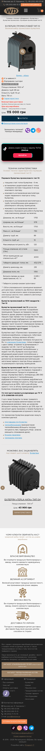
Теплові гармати (32, 693)
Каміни (28, 685)
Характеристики (22, 512)
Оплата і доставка (10, 688)
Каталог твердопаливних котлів (22, 673)
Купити (23, 118)
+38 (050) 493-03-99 (35, 1)
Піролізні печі (30, 688)
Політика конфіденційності (22, 733)
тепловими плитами (13, 438)
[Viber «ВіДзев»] (25, 728)
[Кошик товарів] (39, 10)
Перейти (22, 155)
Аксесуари (29, 699)
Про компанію (8, 682)
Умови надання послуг (22, 736)
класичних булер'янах (16, 342)
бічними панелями (12, 435)
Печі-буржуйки (31, 696)
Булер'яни (34, 453)
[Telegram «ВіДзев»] (31, 728)
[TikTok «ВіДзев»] (13, 728)
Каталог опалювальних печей (22, 665)
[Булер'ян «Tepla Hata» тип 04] (22, 477)
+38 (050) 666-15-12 (12, 4)
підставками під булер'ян (16, 422)
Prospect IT (29, 745)
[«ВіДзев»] (11, 11)
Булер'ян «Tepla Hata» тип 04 (22, 500)
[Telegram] (33, 130)
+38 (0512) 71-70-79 (10, 714)
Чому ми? (6, 685)
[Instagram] (38, 130)
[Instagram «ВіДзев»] (19, 728)
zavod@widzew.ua (13, 716)
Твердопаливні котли (34, 691)
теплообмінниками (13, 425)
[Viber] (27, 130)
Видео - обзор (22, 75)
